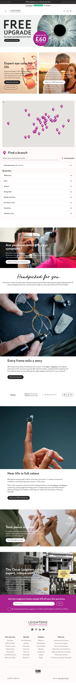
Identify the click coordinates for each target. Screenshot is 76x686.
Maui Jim (26, 652)
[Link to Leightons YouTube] (43, 629)
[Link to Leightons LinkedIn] (40, 629)
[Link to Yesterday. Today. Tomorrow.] (15, 395)
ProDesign (26, 655)
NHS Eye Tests (10, 643)
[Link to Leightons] (15, 11)
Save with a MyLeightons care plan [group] (38, 2)
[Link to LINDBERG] (33, 395)
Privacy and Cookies (61, 643)
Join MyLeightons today (15, 540)
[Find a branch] (70, 11)
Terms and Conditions (61, 646)
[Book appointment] (68, 11)
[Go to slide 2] (38, 43)
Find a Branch (41, 646)
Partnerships (41, 643)
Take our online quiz (40, 262)
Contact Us (41, 652)
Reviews (41, 649)
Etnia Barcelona (26, 641)
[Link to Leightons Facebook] (32, 629)
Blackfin (54, 367)
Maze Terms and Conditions (61, 649)
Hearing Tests (10, 649)
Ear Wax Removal (10, 655)
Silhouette (26, 646)
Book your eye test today (38, 39)
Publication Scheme (61, 655)
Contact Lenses (10, 646)
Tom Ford (26, 649)
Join (59, 604)
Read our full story (13, 588)
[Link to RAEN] (52, 395)
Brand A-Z (26, 658)
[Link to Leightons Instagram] (36, 629)
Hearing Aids (10, 652)
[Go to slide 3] (40, 43)
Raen (47, 367)
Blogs (41, 658)
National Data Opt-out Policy (61, 652)
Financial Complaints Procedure (61, 658)
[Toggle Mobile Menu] (6, 11)
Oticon (55, 485)
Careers (41, 655)
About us (41, 641)
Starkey (64, 485)
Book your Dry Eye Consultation (18, 262)
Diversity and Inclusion (61, 641)
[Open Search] (64, 11)
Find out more (10, 87)
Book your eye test (12, 82)
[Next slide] (70, 31)
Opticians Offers (10, 658)
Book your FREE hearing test (54, 82)
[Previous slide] (6, 31)
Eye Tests (10, 641)
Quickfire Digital (63, 678)
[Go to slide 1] (36, 43)
